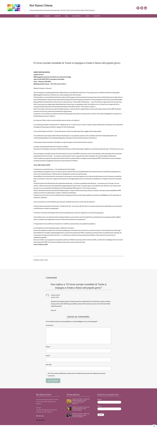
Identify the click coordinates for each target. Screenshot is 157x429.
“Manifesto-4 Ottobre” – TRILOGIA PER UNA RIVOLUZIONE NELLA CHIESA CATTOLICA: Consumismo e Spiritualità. (80, 401)
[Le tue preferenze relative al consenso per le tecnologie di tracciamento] (154, 426)
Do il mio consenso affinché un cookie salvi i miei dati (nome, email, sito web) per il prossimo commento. (76, 374)
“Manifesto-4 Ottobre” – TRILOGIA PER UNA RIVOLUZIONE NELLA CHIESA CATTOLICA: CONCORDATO (80, 415)
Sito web (48, 364)
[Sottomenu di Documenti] (82, 15)
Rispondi (53, 310)
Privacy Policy (40, 420)
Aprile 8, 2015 (55, 297)
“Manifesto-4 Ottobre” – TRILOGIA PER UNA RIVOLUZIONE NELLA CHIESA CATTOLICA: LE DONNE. (80, 409)
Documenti (76, 16)
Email (48, 355)
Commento (50, 325)
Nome (48, 347)
